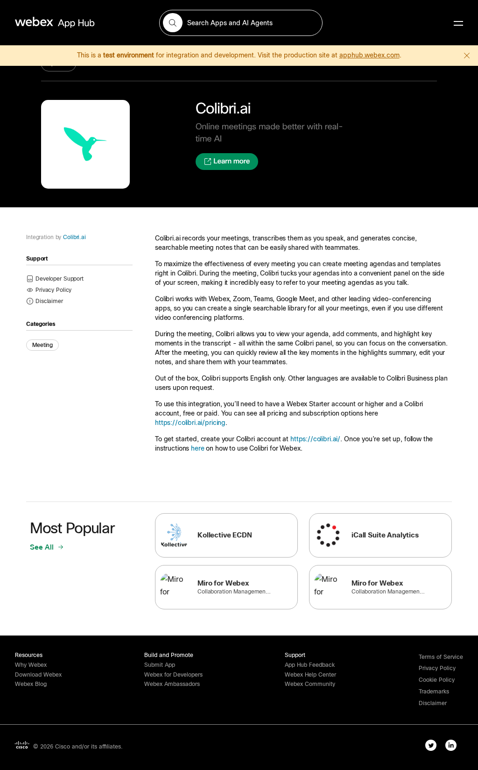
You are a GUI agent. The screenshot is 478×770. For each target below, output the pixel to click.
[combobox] (241, 23)
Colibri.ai (74, 237)
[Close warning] (467, 55)
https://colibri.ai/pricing (190, 422)
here (197, 448)
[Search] (173, 23)
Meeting (42, 345)
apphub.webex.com (369, 55)
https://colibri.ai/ (315, 439)
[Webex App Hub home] (81, 22)
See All (43, 547)
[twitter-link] (430, 745)
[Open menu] (458, 23)
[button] (49, 300)
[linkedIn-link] (451, 745)
